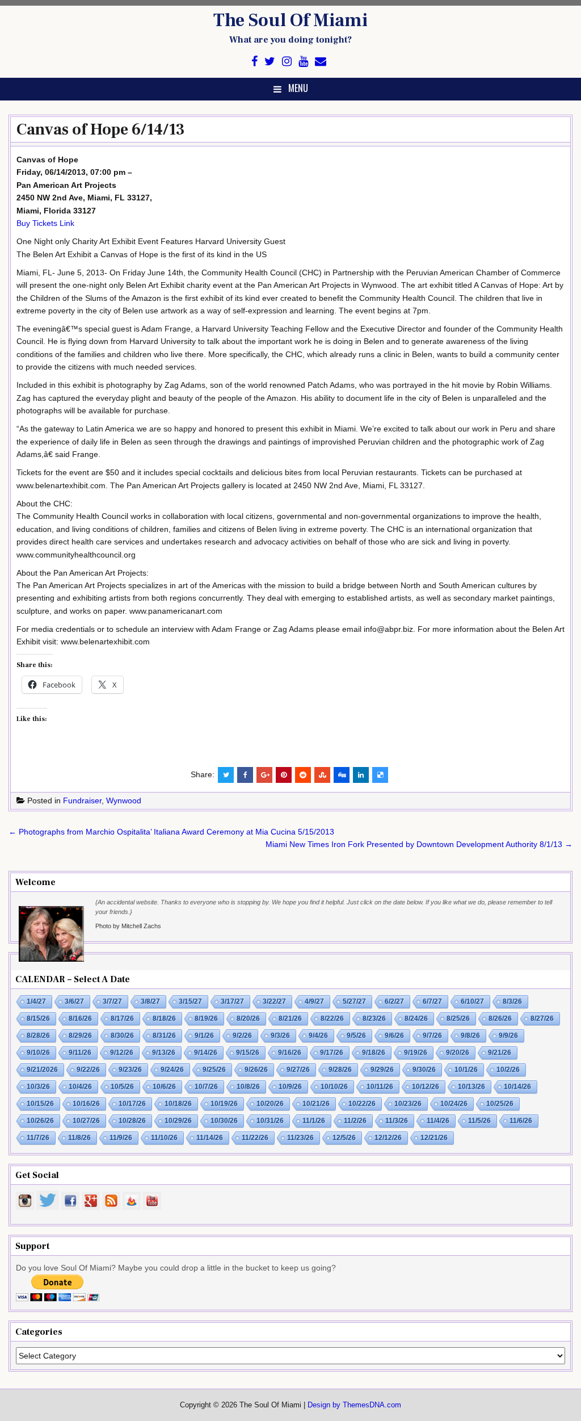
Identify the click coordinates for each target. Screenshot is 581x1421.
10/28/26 (132, 1121)
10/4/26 (80, 1087)
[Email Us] (320, 62)
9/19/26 (415, 1053)
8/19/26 (206, 1018)
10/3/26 (38, 1087)
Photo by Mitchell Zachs (128, 926)
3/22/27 (274, 1001)
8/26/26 (500, 1018)
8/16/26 (80, 1018)
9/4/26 (318, 1035)
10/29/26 (178, 1121)
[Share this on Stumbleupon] (322, 775)
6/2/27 (394, 1001)
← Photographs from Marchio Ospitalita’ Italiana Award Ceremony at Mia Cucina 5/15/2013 (171, 831)
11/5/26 (479, 1121)
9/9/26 (508, 1035)
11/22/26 (255, 1138)
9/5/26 (356, 1035)
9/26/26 (256, 1070)
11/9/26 (121, 1138)
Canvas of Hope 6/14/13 (100, 129)
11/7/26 (38, 1138)
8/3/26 (512, 1001)
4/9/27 (314, 1001)
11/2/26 (355, 1121)
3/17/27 (232, 1001)
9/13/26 (163, 1053)
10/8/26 (248, 1087)
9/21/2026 (42, 1070)
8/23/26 (374, 1018)
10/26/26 (40, 1121)
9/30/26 (424, 1070)
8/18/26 (164, 1018)
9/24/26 (172, 1070)
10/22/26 (362, 1104)
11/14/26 (209, 1138)
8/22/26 (332, 1018)
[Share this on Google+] (264, 775)
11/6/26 (521, 1121)
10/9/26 (290, 1087)
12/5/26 (344, 1138)
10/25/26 (499, 1104)
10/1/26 (466, 1070)
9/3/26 (280, 1035)
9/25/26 (214, 1070)
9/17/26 (331, 1053)
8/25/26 (458, 1018)
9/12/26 (121, 1053)
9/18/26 (373, 1053)
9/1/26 (204, 1035)
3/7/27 (112, 1001)
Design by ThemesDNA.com (354, 1405)
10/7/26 (206, 1087)
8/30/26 (122, 1035)
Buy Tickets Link (45, 223)
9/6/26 (394, 1035)
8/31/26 (164, 1035)
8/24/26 (416, 1018)
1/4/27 (36, 1001)
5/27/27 (354, 1001)
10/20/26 (270, 1104)
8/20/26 (248, 1018)
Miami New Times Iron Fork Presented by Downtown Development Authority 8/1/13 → (419, 844)
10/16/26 (86, 1104)
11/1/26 (313, 1121)
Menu (298, 88)
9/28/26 (340, 1070)
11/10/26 (164, 1138)
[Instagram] (287, 62)
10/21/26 (316, 1104)
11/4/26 (438, 1121)
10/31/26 (270, 1121)
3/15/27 (190, 1001)
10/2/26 (508, 1070)
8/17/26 (122, 1018)
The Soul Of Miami (290, 20)
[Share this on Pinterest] (284, 775)
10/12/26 (425, 1087)
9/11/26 (80, 1053)
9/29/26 (382, 1070)
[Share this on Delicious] (380, 775)
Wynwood (123, 800)
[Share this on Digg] (342, 775)
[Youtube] (303, 62)
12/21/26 (434, 1138)
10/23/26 (408, 1104)
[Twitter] (269, 62)
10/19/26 (224, 1104)
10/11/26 (380, 1087)
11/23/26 (300, 1138)
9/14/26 (205, 1053)
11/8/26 (79, 1138)
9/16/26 (289, 1053)
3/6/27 (74, 1001)
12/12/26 (388, 1138)
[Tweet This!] (226, 775)
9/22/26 (88, 1070)
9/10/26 (38, 1053)
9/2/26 (242, 1035)
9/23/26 (130, 1070)
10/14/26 (517, 1087)
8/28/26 (38, 1035)
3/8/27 (150, 1001)
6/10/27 (472, 1001)
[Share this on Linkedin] (361, 775)
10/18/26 (178, 1104)
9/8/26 (470, 1035)
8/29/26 (80, 1035)
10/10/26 (334, 1087)
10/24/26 (454, 1104)
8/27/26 (542, 1018)
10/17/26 (132, 1104)
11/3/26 (396, 1121)
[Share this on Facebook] (245, 775)
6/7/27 (432, 1001)
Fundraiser (82, 800)
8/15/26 (38, 1018)
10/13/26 (471, 1087)
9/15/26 (247, 1053)
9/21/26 (499, 1053)
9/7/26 (432, 1035)
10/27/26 (86, 1121)
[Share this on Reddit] (303, 775)
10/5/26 (122, 1087)
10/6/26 (164, 1087)
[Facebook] (254, 62)
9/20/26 (457, 1053)
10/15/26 (40, 1104)
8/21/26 (290, 1018)
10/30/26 (224, 1121)
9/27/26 (298, 1070)
